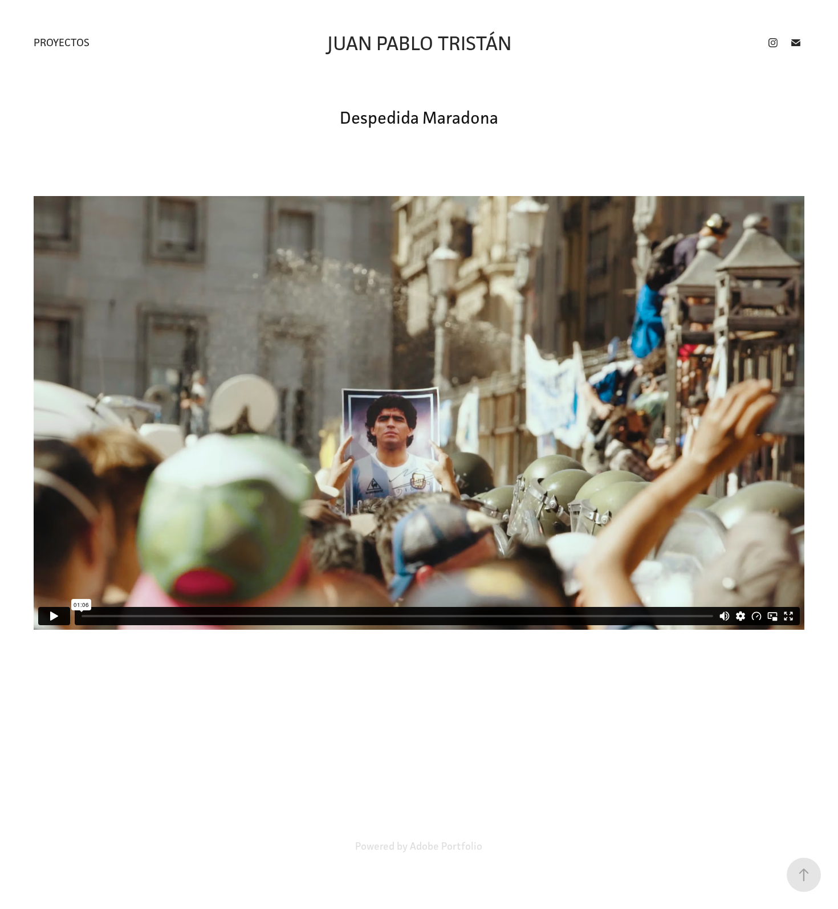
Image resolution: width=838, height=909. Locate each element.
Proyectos (62, 42)
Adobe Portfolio (446, 846)
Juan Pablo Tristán (419, 43)
